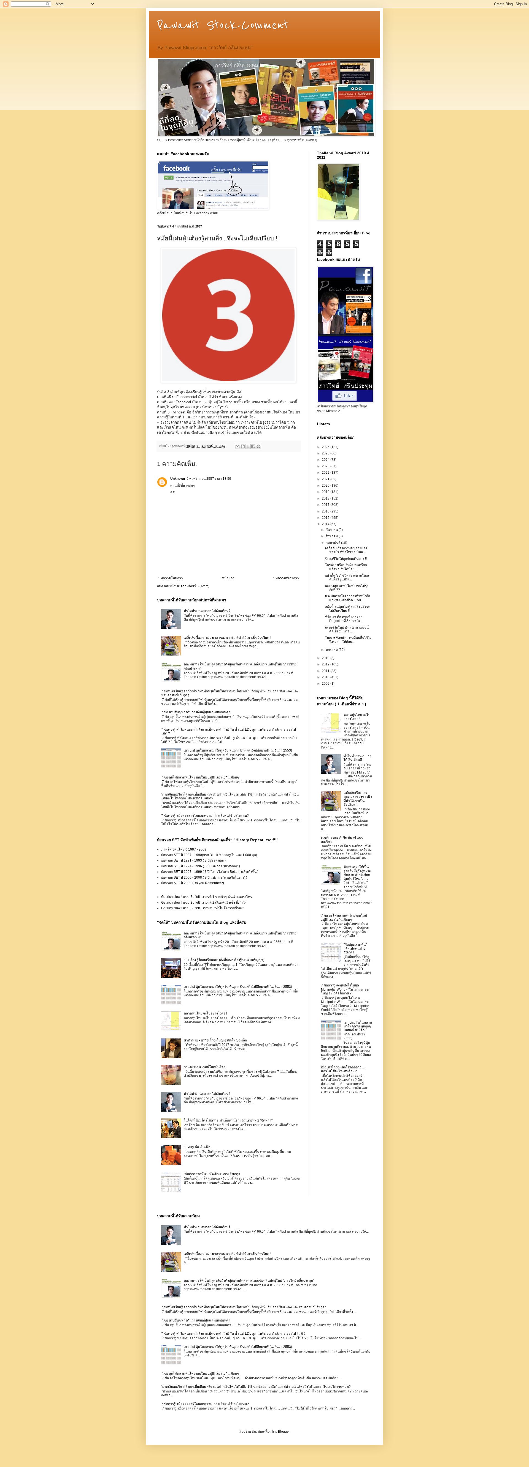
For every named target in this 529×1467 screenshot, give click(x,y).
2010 (326, 677)
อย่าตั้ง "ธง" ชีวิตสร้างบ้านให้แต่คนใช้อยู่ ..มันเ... (347, 577)
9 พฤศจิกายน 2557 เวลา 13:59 (209, 479)
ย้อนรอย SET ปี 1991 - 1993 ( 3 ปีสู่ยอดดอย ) (193, 860)
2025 (326, 453)
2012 (326, 664)
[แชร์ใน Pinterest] (258, 446)
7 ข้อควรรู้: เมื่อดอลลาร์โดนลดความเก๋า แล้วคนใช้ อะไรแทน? (205, 816)
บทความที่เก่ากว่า (286, 578)
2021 (326, 479)
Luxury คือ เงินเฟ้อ (197, 1147)
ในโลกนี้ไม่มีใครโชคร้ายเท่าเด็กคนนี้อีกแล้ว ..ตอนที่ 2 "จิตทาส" (228, 1120)
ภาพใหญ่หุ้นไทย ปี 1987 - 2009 (183, 849)
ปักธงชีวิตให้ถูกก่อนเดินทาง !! (346, 559)
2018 (326, 498)
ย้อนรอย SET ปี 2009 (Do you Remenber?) (192, 883)
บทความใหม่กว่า (170, 578)
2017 (326, 505)
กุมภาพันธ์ (333, 543)
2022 (326, 473)
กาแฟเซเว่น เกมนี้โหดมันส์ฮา (204, 1067)
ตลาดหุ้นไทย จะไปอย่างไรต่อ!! (205, 1013)
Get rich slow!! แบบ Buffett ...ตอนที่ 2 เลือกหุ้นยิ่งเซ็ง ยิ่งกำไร (204, 902)
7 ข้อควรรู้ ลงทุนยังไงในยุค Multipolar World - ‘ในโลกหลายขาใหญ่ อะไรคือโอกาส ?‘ (346, 989)
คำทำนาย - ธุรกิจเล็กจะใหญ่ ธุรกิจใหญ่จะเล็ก (215, 1040)
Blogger (284, 1431)
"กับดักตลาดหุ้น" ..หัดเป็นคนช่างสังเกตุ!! (212, 1174)
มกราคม (332, 650)
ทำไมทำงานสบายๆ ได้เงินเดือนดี (207, 611)
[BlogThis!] (242, 446)
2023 (326, 466)
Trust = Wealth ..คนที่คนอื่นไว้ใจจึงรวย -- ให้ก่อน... (348, 640)
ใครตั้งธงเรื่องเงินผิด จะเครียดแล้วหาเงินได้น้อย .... (346, 567)
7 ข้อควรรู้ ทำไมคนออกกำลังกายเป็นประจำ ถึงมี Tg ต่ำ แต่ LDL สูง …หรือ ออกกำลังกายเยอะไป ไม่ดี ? (233, 1334)
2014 (326, 524)
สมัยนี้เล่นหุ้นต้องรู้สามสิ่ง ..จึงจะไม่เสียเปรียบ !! (347, 608)
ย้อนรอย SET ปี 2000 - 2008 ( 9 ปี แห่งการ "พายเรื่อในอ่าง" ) (204, 877)
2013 (326, 658)
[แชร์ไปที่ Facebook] (253, 446)
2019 (326, 492)
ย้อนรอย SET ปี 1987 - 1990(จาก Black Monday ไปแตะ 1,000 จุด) (209, 855)
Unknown (177, 479)
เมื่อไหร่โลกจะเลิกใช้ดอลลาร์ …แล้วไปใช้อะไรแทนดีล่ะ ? (343, 1069)
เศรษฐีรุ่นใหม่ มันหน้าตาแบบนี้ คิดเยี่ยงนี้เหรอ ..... (347, 629)
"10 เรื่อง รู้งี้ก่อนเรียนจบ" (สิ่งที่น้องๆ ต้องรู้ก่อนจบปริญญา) (224, 960)
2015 (326, 518)
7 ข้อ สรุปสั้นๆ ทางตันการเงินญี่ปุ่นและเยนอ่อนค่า (195, 712)
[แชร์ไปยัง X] (248, 446)
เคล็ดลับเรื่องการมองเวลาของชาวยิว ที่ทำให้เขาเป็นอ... (346, 550)
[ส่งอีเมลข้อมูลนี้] (237, 446)
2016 (326, 511)
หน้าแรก (228, 578)
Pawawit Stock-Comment (222, 25)
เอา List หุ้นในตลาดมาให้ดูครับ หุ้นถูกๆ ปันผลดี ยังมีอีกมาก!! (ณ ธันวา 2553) (238, 750)
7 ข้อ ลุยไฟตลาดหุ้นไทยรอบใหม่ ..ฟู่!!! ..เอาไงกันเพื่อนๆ (200, 777)
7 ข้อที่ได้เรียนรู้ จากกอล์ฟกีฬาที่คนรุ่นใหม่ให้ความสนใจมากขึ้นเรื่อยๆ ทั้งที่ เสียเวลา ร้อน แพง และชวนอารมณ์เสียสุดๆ (243, 1307)
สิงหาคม (332, 536)
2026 (326, 447)
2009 (326, 683)
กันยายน (332, 530)
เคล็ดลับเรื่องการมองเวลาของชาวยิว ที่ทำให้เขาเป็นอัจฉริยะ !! (227, 638)
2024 (326, 460)
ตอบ (173, 492)
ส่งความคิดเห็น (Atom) (193, 586)
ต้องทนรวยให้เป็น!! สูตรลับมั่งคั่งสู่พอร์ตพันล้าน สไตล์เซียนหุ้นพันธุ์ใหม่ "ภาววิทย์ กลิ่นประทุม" (357, 875)
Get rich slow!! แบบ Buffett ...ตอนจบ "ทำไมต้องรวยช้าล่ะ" (202, 908)
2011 (326, 671)
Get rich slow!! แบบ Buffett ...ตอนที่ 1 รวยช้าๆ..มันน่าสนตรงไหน (206, 897)
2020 (326, 485)
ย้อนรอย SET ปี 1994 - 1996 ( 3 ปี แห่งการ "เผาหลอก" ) (200, 866)
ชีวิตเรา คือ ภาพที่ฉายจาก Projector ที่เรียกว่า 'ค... (343, 619)
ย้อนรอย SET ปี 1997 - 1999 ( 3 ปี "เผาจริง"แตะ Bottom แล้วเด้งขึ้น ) (209, 872)
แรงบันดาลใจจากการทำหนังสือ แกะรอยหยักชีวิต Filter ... (347, 598)
